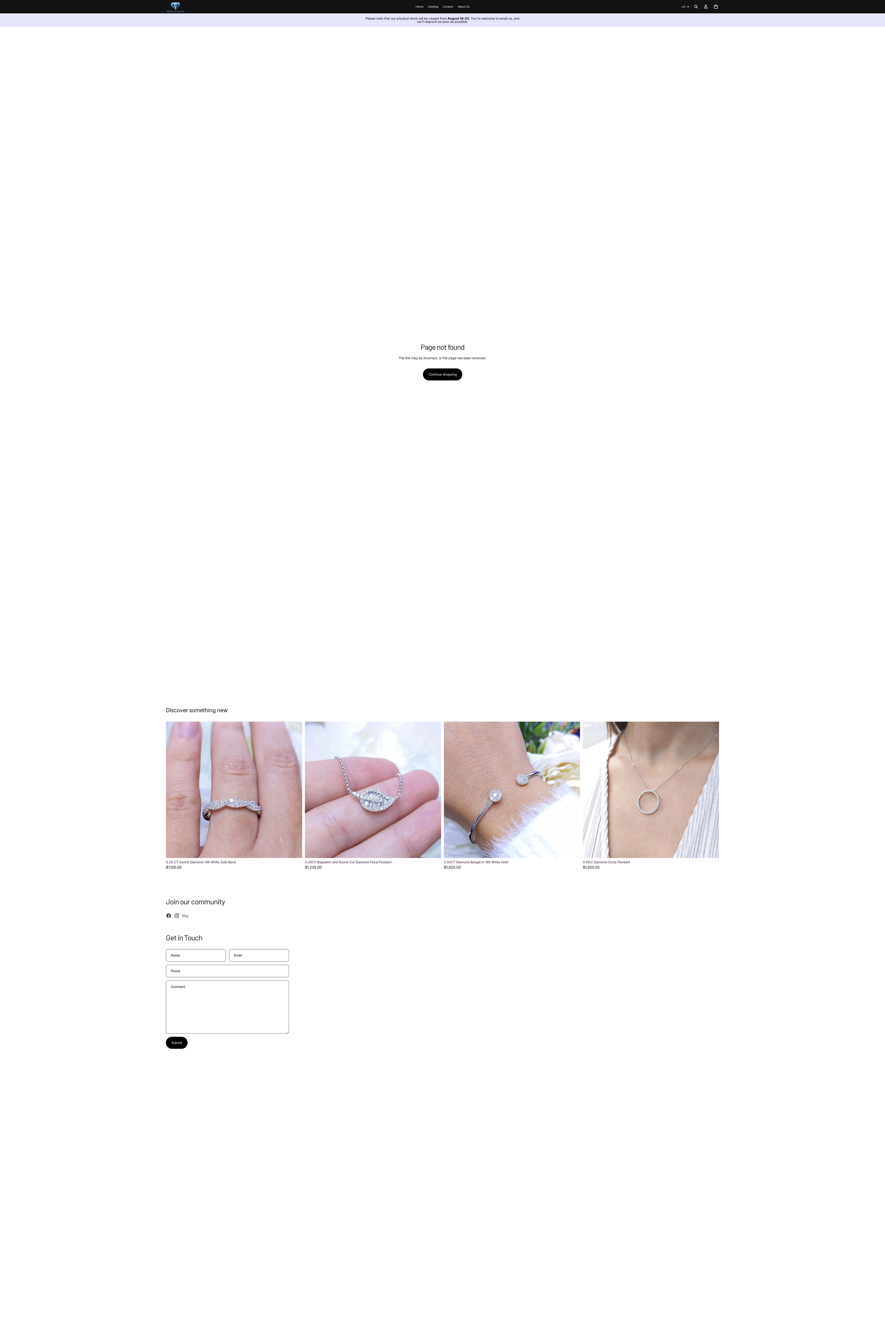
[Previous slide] (173, 790)
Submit (176, 1043)
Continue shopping (442, 374)
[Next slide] (295, 790)
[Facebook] (168, 915)
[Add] (295, 851)
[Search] (696, 7)
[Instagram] (177, 915)
